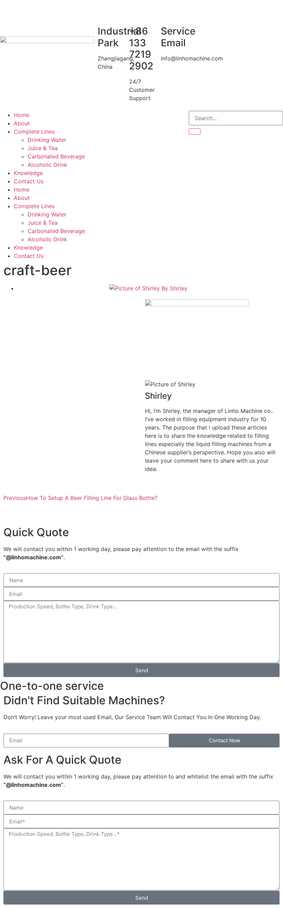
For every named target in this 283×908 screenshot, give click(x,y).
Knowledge (28, 173)
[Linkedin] (140, 119)
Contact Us (28, 181)
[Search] (195, 131)
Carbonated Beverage (56, 156)
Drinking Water (47, 139)
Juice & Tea (43, 148)
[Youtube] (121, 119)
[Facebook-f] (102, 119)
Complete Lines (34, 131)
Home (21, 115)
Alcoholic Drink (47, 164)
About (22, 123)
